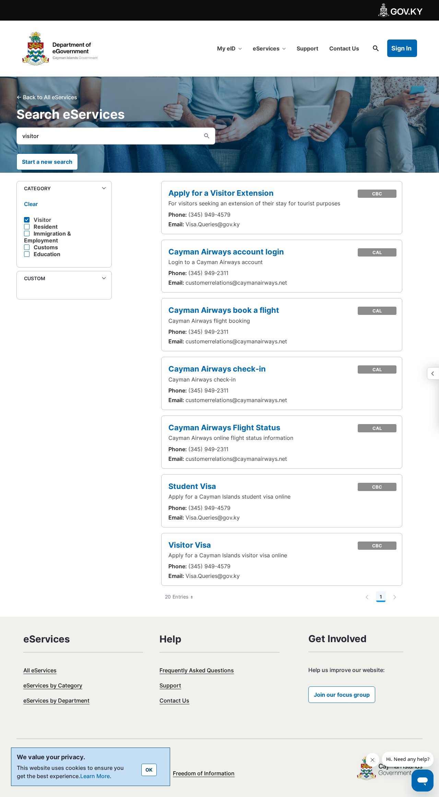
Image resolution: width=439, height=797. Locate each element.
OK (149, 770)
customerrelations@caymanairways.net (236, 282)
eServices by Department (56, 700)
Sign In (401, 48)
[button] (64, 189)
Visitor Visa (189, 544)
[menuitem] (229, 48)
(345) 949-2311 (208, 273)
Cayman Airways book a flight (223, 310)
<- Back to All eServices (46, 97)
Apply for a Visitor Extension (221, 192)
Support (170, 685)
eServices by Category (52, 685)
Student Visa (192, 486)
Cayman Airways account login (226, 251)
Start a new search (47, 161)
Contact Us (174, 700)
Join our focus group (342, 694)
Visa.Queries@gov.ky (213, 224)
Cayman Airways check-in (217, 368)
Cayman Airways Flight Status (224, 427)
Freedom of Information (204, 773)
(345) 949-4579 (209, 214)
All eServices (40, 670)
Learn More (95, 776)
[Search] (206, 135)
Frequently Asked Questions (196, 670)
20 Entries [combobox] (177, 597)
